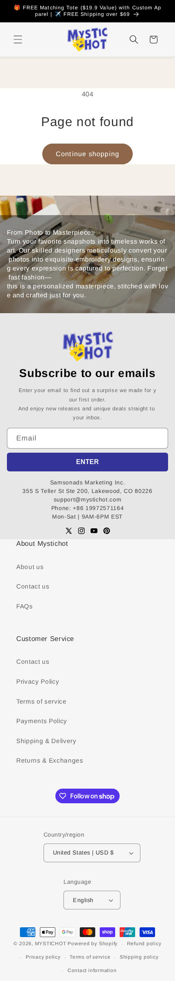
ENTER (87, 461)
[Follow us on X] (69, 531)
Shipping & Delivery (46, 740)
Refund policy (144, 943)
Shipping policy (139, 957)
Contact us (33, 586)
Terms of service (41, 701)
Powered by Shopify (93, 944)
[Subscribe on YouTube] (94, 531)
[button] (18, 39)
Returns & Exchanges (49, 760)
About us (30, 566)
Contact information (92, 970)
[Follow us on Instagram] (81, 531)
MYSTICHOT (50, 944)
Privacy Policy (37, 681)
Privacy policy (43, 957)
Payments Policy (41, 720)
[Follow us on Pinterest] (107, 531)
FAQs (24, 606)
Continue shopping (87, 153)
